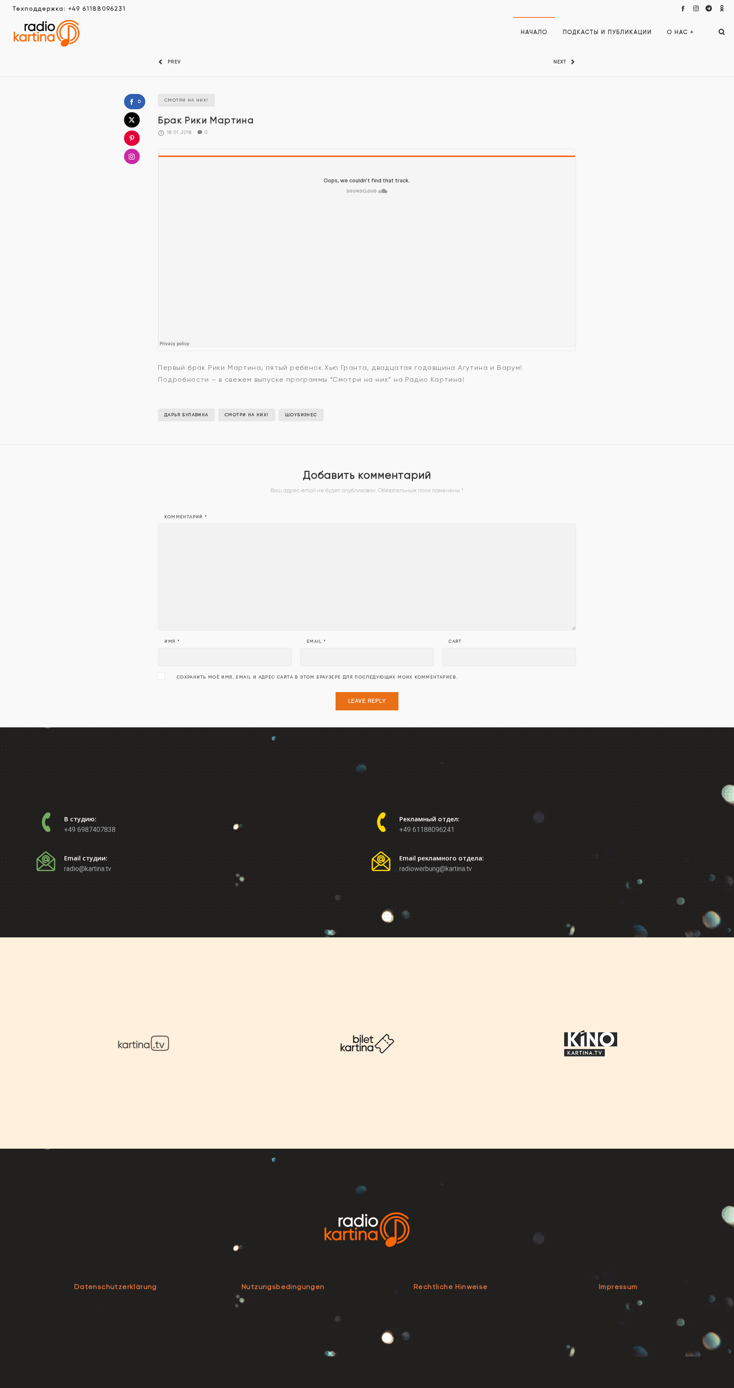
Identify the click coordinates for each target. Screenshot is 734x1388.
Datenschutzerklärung (115, 1287)
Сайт (455, 641)
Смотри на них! (247, 414)
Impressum (618, 1287)
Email (316, 641)
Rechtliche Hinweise (451, 1287)
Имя (172, 641)
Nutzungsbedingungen (283, 1287)
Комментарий (185, 517)
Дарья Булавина (186, 414)
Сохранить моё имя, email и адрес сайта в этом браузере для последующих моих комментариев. (317, 677)
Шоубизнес (301, 414)
